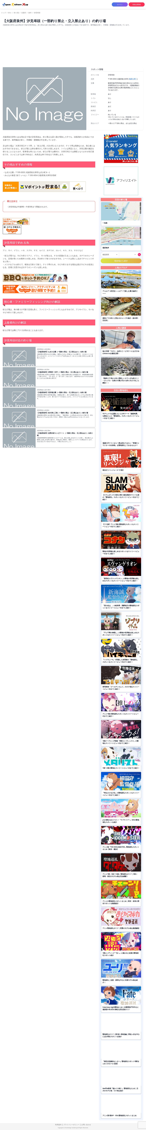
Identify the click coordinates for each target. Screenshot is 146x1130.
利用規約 (58, 1124)
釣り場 (16, 13)
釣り (10, 13)
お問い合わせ (86, 1124)
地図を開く (133, 79)
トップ (3, 13)
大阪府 (23, 13)
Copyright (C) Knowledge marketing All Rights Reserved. (73, 1128)
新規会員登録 (137, 4)
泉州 (29, 13)
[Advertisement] (73, 48)
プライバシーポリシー (71, 1124)
